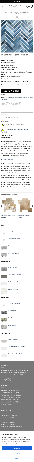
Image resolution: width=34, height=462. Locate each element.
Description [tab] (5, 114)
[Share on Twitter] (9, 103)
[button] (2, 6)
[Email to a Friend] (12, 103)
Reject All (17, 458)
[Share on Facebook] (6, 103)
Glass (16, 12)
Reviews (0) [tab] (5, 121)
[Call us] (19, 1)
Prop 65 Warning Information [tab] (14, 125)
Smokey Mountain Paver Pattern (8, 216)
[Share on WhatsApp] (3, 103)
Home (5, 12)
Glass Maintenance (7, 159)
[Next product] (15, 17)
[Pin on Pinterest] (16, 103)
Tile (10, 12)
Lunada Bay (24, 12)
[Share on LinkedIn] (19, 103)
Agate (17, 14)
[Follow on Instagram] (16, 1)
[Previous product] (18, 17)
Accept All (17, 448)
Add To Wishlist (11, 91)
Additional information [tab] (9, 117)
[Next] (32, 210)
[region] (17, 446)
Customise (17, 453)
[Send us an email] (17, 1)
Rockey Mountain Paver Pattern (24, 216)
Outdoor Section (25, 97)
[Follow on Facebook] (14, 1)
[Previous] (1, 210)
